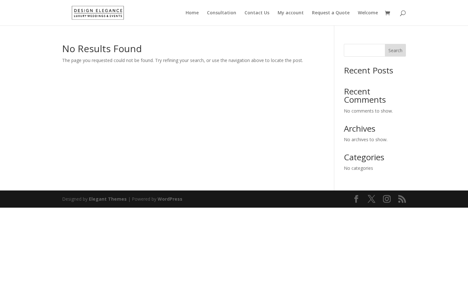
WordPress (170, 199)
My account (291, 13)
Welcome (368, 13)
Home (192, 13)
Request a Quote (331, 13)
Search (395, 50)
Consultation (221, 13)
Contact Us (257, 13)
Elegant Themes (108, 199)
